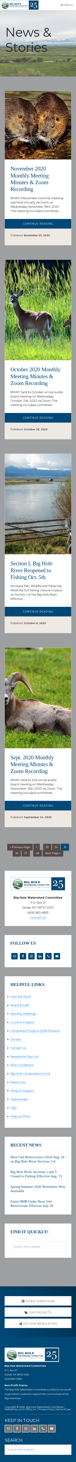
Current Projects (22, 1022)
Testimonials (19, 1099)
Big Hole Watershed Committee (44, 1407)
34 (57, 846)
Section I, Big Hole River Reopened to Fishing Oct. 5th (31, 570)
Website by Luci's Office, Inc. (21, 1409)
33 (48, 846)
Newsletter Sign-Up (24, 1056)
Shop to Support (22, 1090)
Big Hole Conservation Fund (30, 1073)
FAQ (13, 1108)
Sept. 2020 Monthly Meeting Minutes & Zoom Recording (32, 764)
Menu (68, 5)
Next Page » (53, 853)
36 (18, 853)
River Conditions (21, 1065)
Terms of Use (63, 1409)
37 (27, 853)
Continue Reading (47, 225)
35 (66, 846)
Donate (15, 1039)
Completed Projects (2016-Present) (35, 1031)
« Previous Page (20, 847)
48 (39, 853)
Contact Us (38, 917)
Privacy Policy (46, 1409)
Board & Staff (19, 1005)
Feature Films (20, 1116)
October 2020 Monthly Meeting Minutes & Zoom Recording (35, 376)
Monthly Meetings (23, 1014)
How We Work (20, 996)
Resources (17, 1082)
